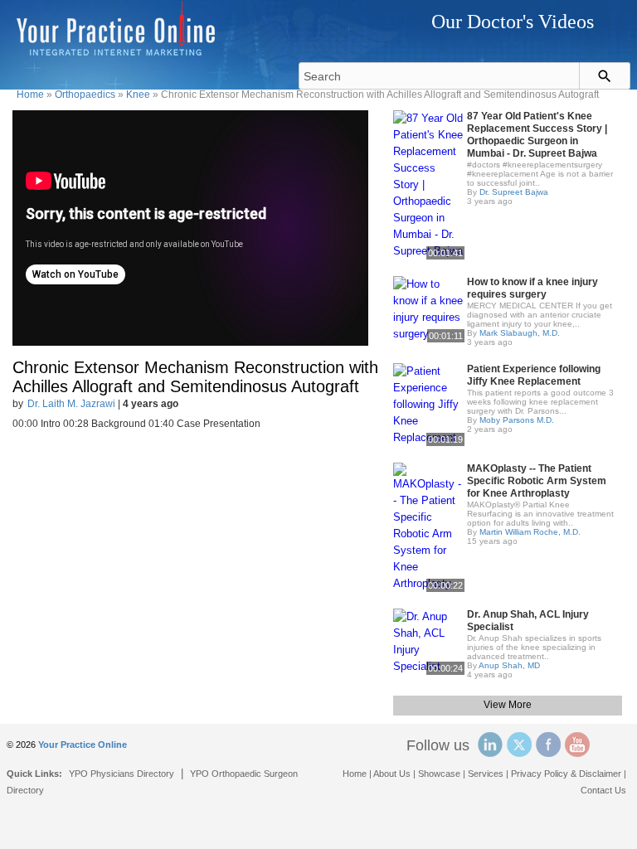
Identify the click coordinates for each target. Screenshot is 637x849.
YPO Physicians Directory (121, 774)
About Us (392, 774)
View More (508, 705)
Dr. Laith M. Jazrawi (71, 404)
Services (485, 774)
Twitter (519, 744)
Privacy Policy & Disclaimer (566, 774)
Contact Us (603, 790)
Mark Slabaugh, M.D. (519, 332)
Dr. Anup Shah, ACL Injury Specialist (528, 621)
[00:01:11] (428, 308)
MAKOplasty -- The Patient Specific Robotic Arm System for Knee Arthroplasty (536, 481)
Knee (138, 94)
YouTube (577, 744)
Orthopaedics (85, 94)
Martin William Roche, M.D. (530, 531)
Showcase (439, 774)
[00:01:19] (428, 403)
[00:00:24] (428, 640)
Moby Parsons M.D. (516, 419)
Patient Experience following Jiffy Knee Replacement (534, 375)
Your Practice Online (82, 745)
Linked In (490, 744)
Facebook (548, 744)
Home (30, 94)
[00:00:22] (428, 526)
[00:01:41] (428, 183)
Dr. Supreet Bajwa (513, 191)
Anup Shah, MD (509, 665)
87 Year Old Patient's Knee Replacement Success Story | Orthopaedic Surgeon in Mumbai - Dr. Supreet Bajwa (537, 134)
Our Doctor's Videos (512, 21)
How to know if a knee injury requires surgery (532, 288)
